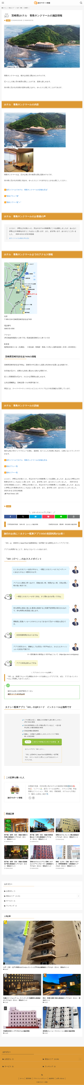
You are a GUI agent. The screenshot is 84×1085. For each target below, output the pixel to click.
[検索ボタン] (81, 3)
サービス (10, 901)
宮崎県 (8, 20)
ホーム (22, 1078)
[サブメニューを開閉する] (78, 896)
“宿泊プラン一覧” (12, 196)
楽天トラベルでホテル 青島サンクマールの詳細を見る (26, 460)
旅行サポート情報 (15, 798)
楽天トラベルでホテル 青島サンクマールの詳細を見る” (27, 190)
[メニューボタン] (3, 3)
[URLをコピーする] (74, 516)
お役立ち (10, 891)
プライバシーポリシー (40, 1078)
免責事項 (51, 1078)
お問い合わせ (60, 1078)
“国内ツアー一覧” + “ (13, 202)
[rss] (42, 1075)
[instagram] (33, 798)
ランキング (11, 906)
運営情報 (28, 1078)
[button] (10, 516)
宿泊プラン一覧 (12, 466)
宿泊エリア (13, 896)
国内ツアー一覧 (12, 472)
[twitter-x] (30, 798)
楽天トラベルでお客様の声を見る (19, 238)
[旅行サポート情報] (42, 3)
